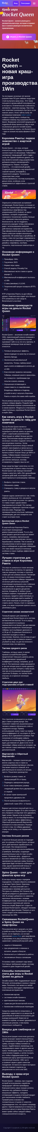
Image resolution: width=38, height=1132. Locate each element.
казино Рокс (17, 936)
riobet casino (26, 115)
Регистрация (25, 3)
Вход (15, 3)
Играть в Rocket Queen (21, 37)
